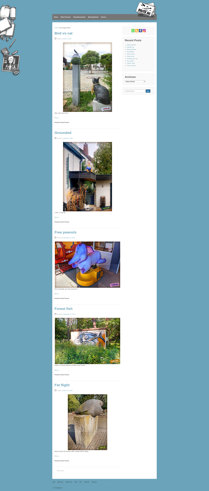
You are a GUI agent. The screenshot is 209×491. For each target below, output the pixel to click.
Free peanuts (66, 232)
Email (75, 482)
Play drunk (130, 56)
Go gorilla (130, 61)
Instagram (94, 482)
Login (53, 482)
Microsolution (131, 49)
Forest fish (64, 309)
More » (57, 118)
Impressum (60, 482)
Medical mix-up (132, 58)
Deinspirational (93, 17)
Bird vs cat (63, 33)
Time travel (131, 54)
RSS (80, 482)
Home (56, 17)
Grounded (63, 133)
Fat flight (62, 385)
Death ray (130, 47)
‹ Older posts (60, 470)
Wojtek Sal (59, 487)
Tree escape (131, 65)
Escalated (130, 52)
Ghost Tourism (66, 17)
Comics (103, 17)
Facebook (86, 482)
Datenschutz (68, 482)
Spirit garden (131, 45)
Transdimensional (79, 17)
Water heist (131, 63)
